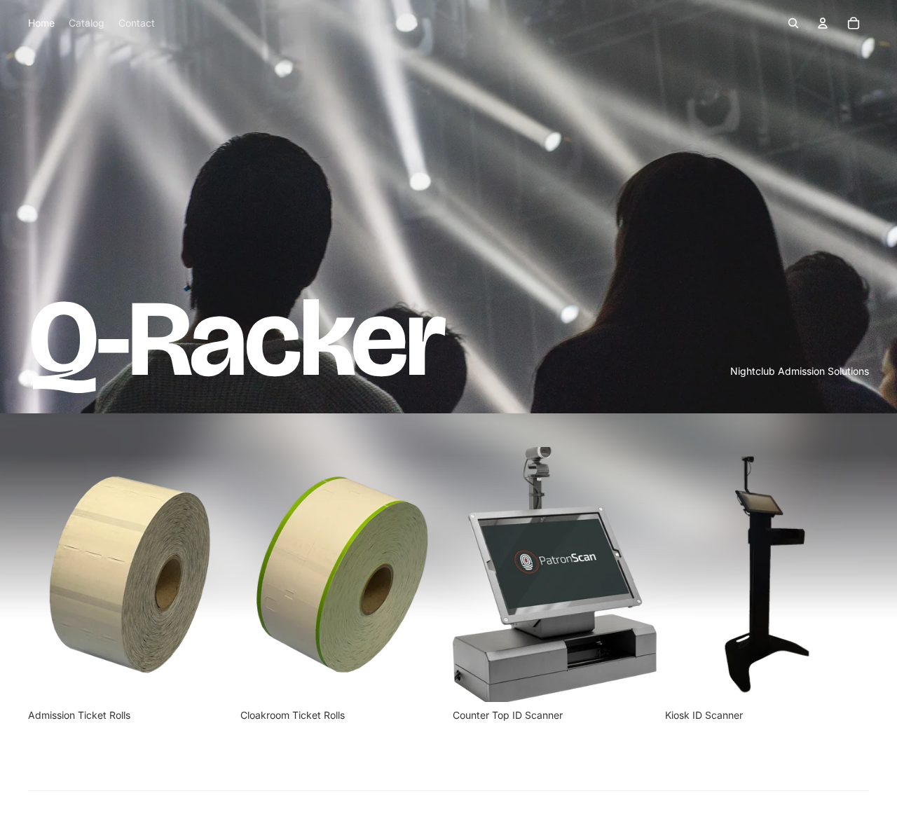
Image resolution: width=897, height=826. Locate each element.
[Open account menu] (822, 23)
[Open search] (793, 23)
